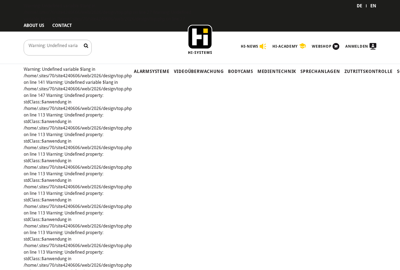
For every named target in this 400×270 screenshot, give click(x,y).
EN (373, 5)
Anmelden (356, 46)
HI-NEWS (249, 46)
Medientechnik (276, 71)
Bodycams (240, 71)
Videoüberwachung (199, 71)
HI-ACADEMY (285, 46)
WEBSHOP (321, 46)
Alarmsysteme (152, 71)
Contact (62, 25)
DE (359, 5)
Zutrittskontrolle (368, 71)
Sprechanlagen (320, 71)
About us (34, 25)
